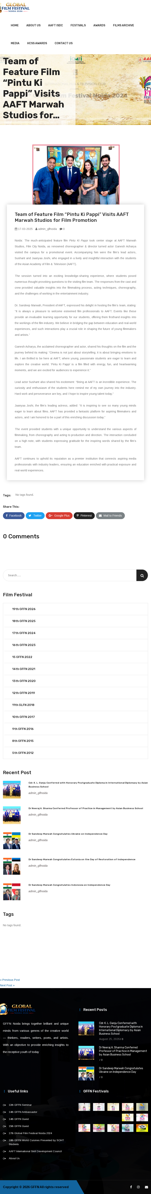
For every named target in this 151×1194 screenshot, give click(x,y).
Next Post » (7, 985)
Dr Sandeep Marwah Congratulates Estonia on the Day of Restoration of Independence (82, 859)
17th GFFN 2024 (24, 633)
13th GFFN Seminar (20, 1104)
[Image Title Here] (84, 1107)
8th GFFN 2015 (23, 741)
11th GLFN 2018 (23, 705)
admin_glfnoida (47, 228)
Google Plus (62, 515)
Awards (99, 25)
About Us (33, 25)
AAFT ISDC (55, 25)
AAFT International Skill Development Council (35, 1151)
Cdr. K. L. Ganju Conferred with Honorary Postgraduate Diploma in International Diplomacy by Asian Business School (121, 1028)
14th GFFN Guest (19, 1119)
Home (15, 25)
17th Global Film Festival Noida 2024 (30, 1133)
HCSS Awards (37, 43)
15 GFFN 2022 (22, 657)
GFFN (34, 1187)
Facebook (15, 515)
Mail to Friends (113, 515)
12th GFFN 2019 (23, 693)
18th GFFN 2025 (24, 621)
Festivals (78, 25)
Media (15, 43)
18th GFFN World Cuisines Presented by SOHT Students (36, 1142)
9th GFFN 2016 (23, 729)
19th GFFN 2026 (24, 609)
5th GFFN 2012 (23, 753)
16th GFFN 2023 (24, 645)
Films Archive (123, 25)
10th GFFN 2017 (23, 717)
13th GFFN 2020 (24, 681)
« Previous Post (10, 979)
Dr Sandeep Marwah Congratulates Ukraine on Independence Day (68, 833)
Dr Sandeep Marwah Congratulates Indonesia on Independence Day (69, 885)
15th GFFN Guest (19, 1126)
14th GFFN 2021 (23, 669)
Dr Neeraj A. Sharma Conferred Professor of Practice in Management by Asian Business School (86, 808)
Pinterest (86, 515)
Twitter (37, 515)
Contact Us (64, 43)
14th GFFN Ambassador (23, 1111)
